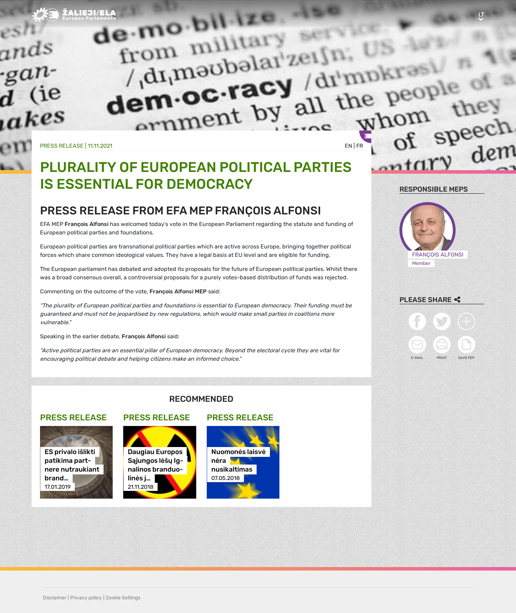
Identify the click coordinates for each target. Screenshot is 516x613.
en (348, 145)
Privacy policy (86, 598)
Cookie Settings (123, 598)
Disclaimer (54, 598)
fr (359, 145)
